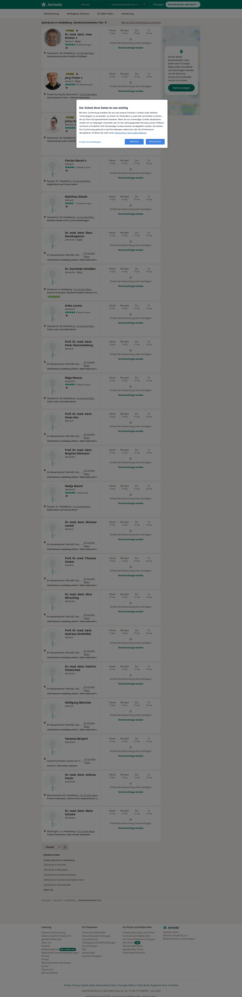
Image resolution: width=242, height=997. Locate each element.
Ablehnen (134, 141)
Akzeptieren (155, 141)
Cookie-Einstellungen (90, 142)
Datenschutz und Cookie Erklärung (130, 133)
